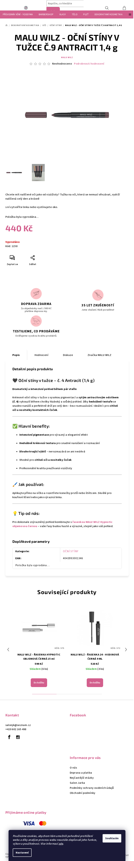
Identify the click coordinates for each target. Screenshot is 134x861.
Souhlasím (112, 838)
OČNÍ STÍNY (70, 551)
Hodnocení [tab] (42, 355)
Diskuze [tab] (68, 355)
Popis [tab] (16, 355)
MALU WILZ (67, 57)
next (126, 649)
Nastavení (22, 853)
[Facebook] (9, 737)
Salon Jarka (77, 783)
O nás (73, 768)
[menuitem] (18, 14)
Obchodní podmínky (82, 793)
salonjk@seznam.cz (18, 725)
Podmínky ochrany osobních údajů (92, 788)
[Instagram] (18, 737)
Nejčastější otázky (82, 778)
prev (8, 649)
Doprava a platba (81, 773)
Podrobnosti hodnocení (89, 64)
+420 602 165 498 (15, 729)
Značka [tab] (99, 355)
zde (61, 844)
